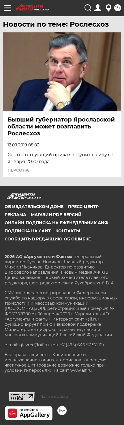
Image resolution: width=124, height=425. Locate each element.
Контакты (67, 230)
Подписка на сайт (28, 230)
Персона (18, 170)
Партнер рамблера (54, 396)
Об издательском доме (34, 206)
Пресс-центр (83, 206)
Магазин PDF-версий (56, 214)
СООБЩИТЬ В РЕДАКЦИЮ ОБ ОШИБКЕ (48, 239)
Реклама (15, 214)
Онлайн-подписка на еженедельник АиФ (56, 222)
